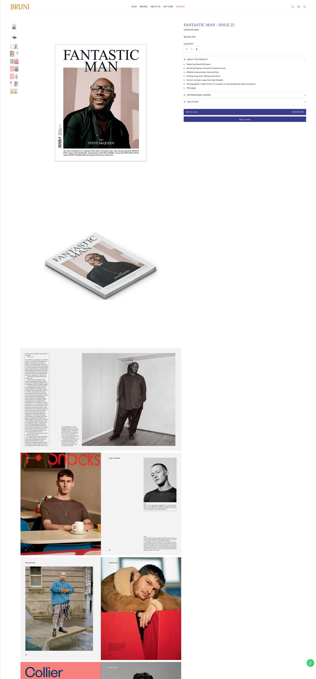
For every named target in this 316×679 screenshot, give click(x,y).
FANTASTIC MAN (191, 29)
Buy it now (244, 119)
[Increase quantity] (197, 49)
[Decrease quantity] (187, 49)
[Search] (293, 7)
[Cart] (305, 7)
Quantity (188, 43)
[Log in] (299, 7)
